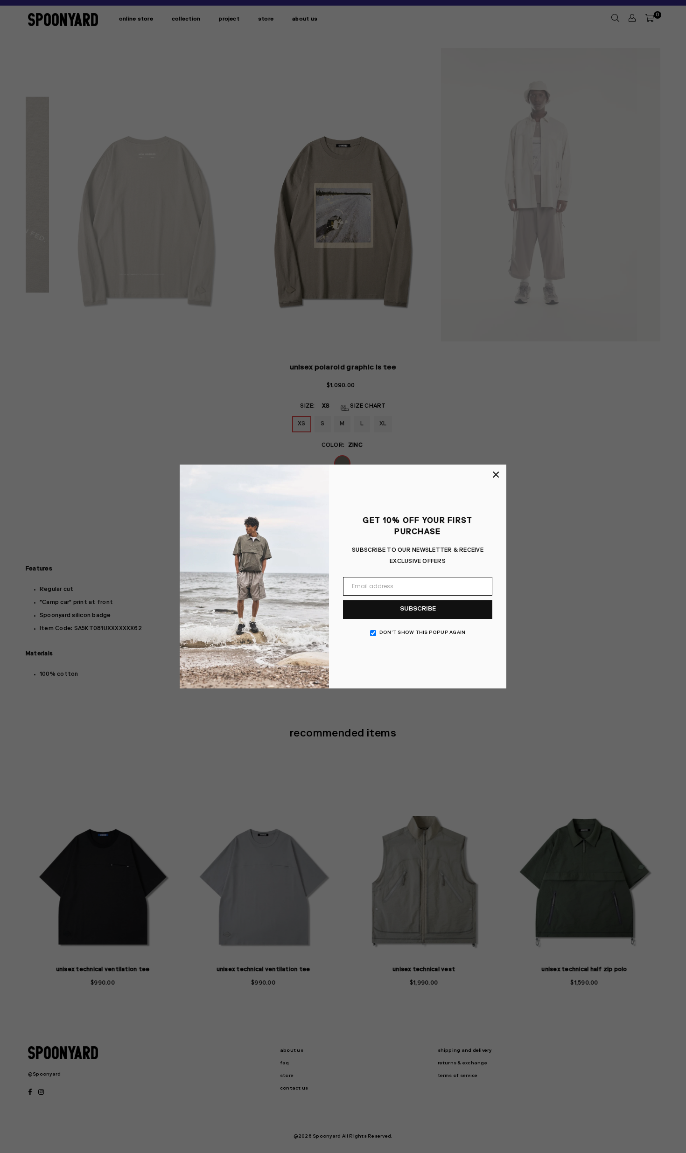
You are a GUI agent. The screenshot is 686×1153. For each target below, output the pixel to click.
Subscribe (418, 609)
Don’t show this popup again (422, 633)
